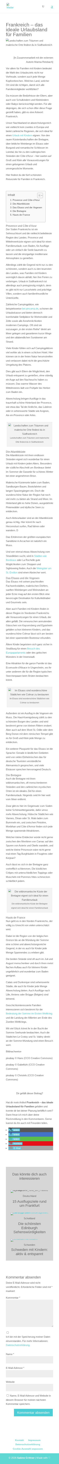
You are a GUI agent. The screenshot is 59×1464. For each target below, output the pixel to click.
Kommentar (13, 1297)
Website (10, 1381)
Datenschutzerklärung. (18, 1345)
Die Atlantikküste (21, 204)
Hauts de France (21, 215)
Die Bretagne (19, 211)
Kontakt (19, 1440)
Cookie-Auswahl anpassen (28, 1448)
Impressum (34, 1440)
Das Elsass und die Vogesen (27, 207)
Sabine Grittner (26, 1457)
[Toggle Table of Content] (38, 195)
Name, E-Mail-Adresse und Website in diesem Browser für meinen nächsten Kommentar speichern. (28, 1399)
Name (10, 1354)
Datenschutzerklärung (27, 1444)
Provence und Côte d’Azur (26, 200)
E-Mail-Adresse (15, 1368)
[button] (14, 1130)
